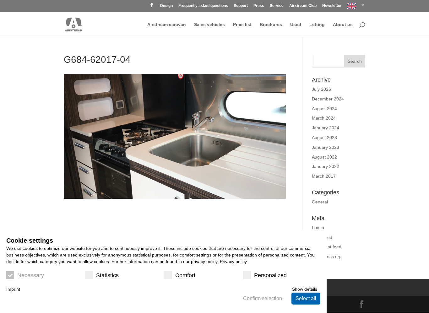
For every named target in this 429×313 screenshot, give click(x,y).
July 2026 (321, 89)
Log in (318, 227)
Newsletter (332, 6)
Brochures (271, 24)
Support (241, 6)
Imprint (13, 289)
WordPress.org (327, 256)
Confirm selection (262, 298)
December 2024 (328, 98)
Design (166, 6)
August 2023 (324, 137)
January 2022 (325, 166)
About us (343, 24)
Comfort (185, 275)
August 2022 (324, 156)
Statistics (107, 275)
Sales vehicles (209, 24)
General (320, 201)
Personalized (270, 275)
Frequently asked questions (203, 6)
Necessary (30, 275)
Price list (242, 24)
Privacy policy (233, 261)
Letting (317, 24)
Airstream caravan (166, 24)
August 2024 (324, 108)
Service (277, 6)
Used (295, 24)
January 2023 (325, 147)
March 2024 (324, 118)
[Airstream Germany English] (356, 7)
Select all (306, 298)
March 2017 (324, 176)
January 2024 (325, 127)
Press (258, 6)
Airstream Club (303, 6)
